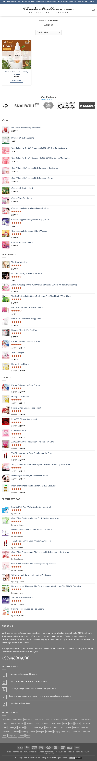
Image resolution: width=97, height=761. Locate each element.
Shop (9, 752)
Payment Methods (46, 752)
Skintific (49, 732)
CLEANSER (73, 720)
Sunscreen (76, 732)
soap (68, 732)
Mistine (68, 728)
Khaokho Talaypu (37, 728)
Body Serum (39, 720)
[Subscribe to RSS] (22, 658)
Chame (64, 720)
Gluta (5, 728)
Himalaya (12, 728)
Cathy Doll (55, 720)
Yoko (28, 736)
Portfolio (17, 752)
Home (41, 20)
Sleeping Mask (59, 732)
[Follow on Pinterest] (18, 658)
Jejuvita (21, 728)
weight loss (12, 736)
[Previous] (6, 106)
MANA (48, 728)
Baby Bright (7, 720)
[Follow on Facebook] (4, 658)
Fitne (71, 724)
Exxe (59, 724)
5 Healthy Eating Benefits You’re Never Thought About (32, 688)
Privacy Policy (30, 752)
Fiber (65, 724)
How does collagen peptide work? (22, 674)
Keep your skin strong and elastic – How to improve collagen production (39, 696)
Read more (16, 81)
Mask (55, 728)
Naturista (6, 732)
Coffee (5, 724)
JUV (27, 728)
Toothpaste (86, 732)
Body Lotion (17, 720)
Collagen (29, 724)
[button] (3, 10)
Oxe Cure (15, 732)
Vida (4, 736)
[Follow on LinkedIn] (27, 658)
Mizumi (76, 728)
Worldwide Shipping (65, 752)
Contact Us (49, 754)
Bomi (47, 720)
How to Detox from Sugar (19, 703)
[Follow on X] (9, 658)
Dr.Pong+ (45, 724)
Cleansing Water (86, 720)
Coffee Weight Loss (17, 724)
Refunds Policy (83, 752)
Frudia (77, 724)
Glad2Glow (86, 724)
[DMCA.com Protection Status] (75, 758)
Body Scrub (28, 720)
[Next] (91, 106)
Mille (61, 728)
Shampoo (40, 732)
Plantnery (24, 732)
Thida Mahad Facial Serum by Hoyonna (16, 73)
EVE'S (53, 724)
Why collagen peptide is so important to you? (27, 681)
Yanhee (21, 736)
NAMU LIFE (85, 728)
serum (32, 732)
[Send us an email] (13, 658)
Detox (37, 724)
